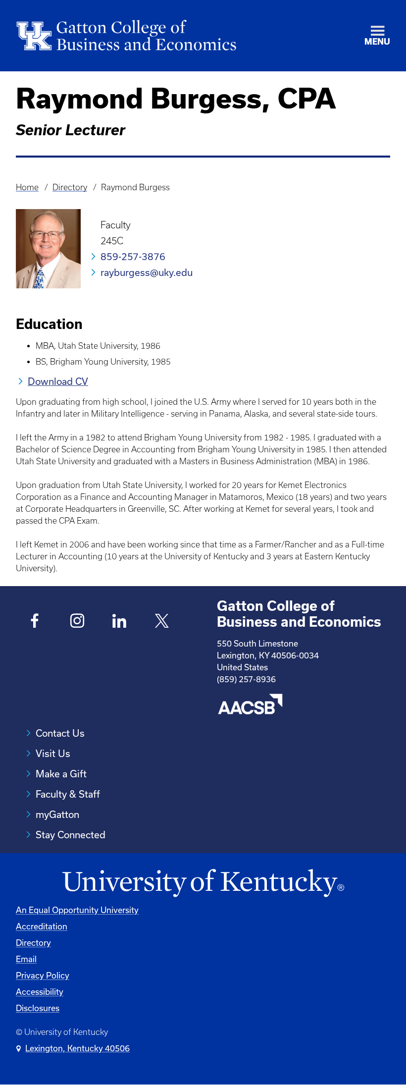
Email (26, 959)
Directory (69, 187)
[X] (162, 622)
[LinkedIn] (119, 622)
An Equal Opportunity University (77, 910)
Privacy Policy (42, 975)
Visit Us (53, 753)
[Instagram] (77, 622)
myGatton (57, 814)
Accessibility (39, 991)
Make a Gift (61, 773)
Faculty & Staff (68, 794)
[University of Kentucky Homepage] (203, 883)
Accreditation (41, 926)
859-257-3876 (133, 256)
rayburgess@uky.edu (147, 272)
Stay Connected (70, 834)
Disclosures (37, 1008)
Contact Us (60, 733)
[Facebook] (35, 622)
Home (27, 187)
